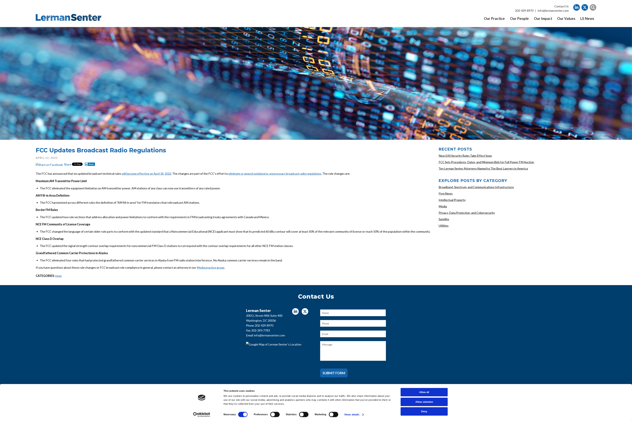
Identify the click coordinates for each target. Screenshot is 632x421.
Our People (519, 18)
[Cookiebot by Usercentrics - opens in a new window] (201, 414)
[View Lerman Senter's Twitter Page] (584, 7)
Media (58, 275)
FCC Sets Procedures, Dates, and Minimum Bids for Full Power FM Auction (486, 162)
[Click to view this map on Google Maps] (279, 362)
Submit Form (334, 373)
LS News (587, 18)
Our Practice (494, 18)
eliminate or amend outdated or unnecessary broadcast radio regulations (274, 173)
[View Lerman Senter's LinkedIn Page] (576, 7)
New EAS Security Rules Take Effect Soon (465, 155)
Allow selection (424, 401)
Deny (424, 411)
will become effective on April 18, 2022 (146, 173)
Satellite (444, 219)
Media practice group (210, 267)
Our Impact (543, 18)
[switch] (275, 414)
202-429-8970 (524, 10)
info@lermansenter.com (553, 10)
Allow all (424, 392)
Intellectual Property (452, 200)
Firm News (446, 193)
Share (67, 164)
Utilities (443, 225)
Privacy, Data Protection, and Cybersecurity (467, 213)
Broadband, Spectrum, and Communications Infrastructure (476, 187)
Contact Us (561, 6)
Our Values (566, 18)
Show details (351, 414)
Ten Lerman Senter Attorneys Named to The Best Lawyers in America (483, 168)
